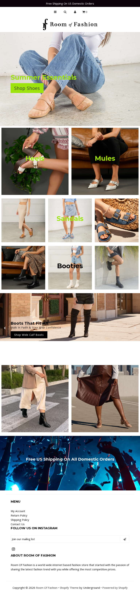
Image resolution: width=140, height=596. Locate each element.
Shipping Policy (20, 520)
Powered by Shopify (115, 587)
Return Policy (19, 515)
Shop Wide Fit (70, 338)
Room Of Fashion (46, 587)
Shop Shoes (27, 88)
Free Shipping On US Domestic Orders (70, 3)
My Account (18, 511)
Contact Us (18, 524)
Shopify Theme (69, 587)
